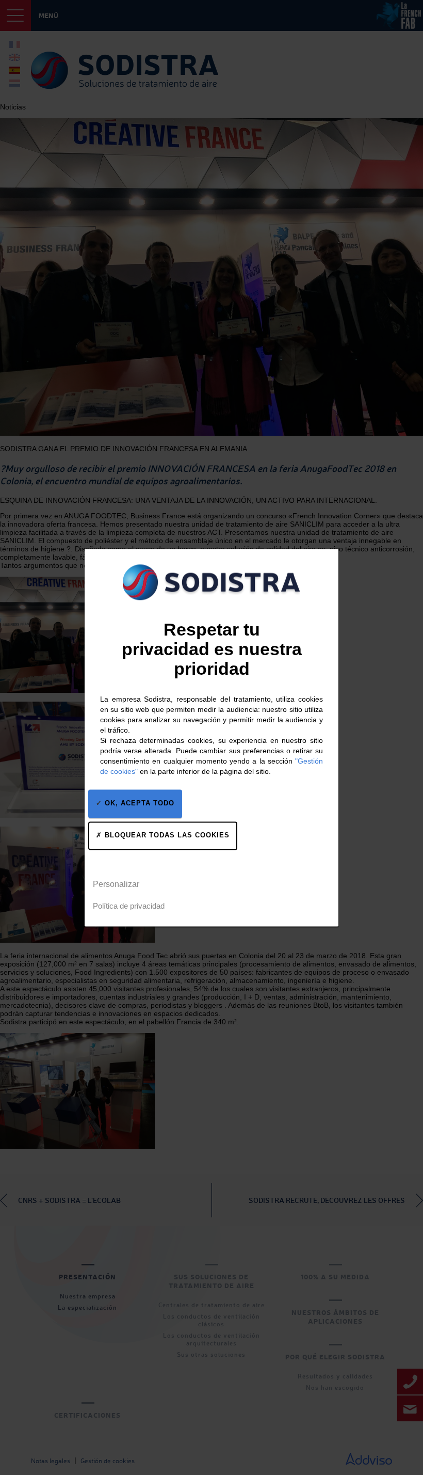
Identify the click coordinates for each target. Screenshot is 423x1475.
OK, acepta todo (138, 803)
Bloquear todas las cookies (166, 835)
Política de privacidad (129, 905)
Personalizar (116, 884)
